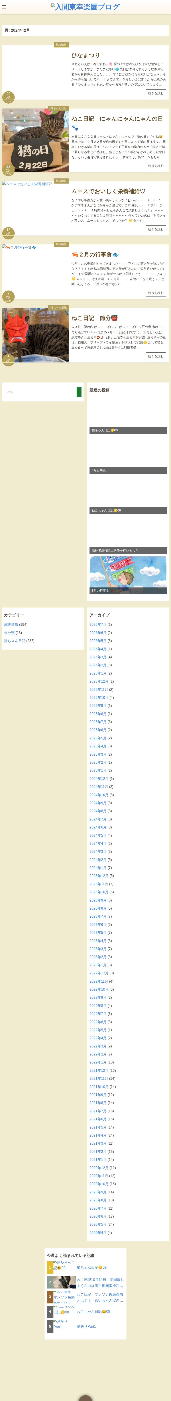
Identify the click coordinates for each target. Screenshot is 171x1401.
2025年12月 (99, 681)
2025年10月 (99, 697)
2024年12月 (99, 779)
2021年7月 (98, 1111)
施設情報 (61, 44)
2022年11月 (99, 981)
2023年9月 (98, 900)
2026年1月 (98, 673)
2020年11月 (99, 1176)
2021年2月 (98, 1152)
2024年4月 (98, 843)
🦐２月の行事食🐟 (95, 254)
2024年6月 (98, 827)
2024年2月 (98, 860)
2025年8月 (98, 714)
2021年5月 (98, 1127)
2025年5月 (98, 738)
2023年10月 (99, 892)
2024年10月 (99, 795)
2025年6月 (98, 730)
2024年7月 (98, 819)
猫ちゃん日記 (59, 108)
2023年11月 (99, 884)
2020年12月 (99, 1168)
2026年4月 (98, 649)
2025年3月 (98, 754)
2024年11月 (99, 787)
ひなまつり (85, 55)
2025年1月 (98, 770)
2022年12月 (99, 973)
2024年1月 (98, 868)
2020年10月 (99, 1184)
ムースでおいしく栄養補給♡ (108, 191)
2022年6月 (98, 1022)
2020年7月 (98, 1208)
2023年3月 (98, 949)
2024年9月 (98, 803)
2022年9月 (98, 997)
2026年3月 (98, 657)
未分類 (9, 633)
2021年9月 (98, 1095)
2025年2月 (98, 762)
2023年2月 (98, 957)
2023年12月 (99, 876)
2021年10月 (99, 1087)
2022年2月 (98, 1054)
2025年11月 (99, 689)
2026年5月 (98, 641)
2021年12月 (99, 1070)
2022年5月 (98, 1030)
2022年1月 (98, 1062)
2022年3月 (98, 1046)
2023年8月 (98, 908)
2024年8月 (98, 811)
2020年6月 (98, 1216)
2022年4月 (98, 1038)
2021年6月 (98, 1119)
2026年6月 (98, 633)
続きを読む (156, 93)
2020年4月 (98, 1233)
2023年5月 (98, 933)
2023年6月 (98, 925)
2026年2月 (98, 665)
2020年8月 (98, 1200)
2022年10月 (99, 989)
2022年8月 (98, 1006)
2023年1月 (98, 965)
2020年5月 (98, 1224)
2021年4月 (98, 1135)
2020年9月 (98, 1192)
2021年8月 (98, 1103)
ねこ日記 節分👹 (94, 318)
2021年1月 (98, 1160)
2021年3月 (98, 1143)
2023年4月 (98, 941)
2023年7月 (98, 916)
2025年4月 (98, 746)
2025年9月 (98, 706)
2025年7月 (98, 722)
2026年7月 (98, 624)
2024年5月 (98, 835)
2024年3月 (98, 851)
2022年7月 (98, 1014)
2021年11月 (99, 1078)
